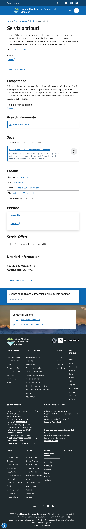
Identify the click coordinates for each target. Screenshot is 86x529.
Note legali (11, 479)
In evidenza (61, 368)
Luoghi (71, 363)
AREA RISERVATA (43, 525)
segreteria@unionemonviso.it (27, 187)
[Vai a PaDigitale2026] (65, 340)
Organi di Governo (13, 357)
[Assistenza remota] (69, 516)
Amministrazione (20, 21)
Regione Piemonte (13, 3)
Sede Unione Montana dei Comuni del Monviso (29, 149)
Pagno (46, 473)
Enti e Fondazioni (13, 371)
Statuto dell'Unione (14, 475)
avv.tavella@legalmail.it (57, 438)
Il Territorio (73, 366)
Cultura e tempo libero (34, 371)
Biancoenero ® (61, 520)
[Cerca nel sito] (76, 10)
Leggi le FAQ (11, 471)
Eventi (71, 359)
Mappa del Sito (12, 497)
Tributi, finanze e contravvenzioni (38, 389)
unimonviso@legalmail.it (23, 193)
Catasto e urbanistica (33, 368)
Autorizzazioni (31, 364)
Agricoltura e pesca (33, 357)
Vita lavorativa (31, 396)
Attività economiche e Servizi (73, 388)
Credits (9, 486)
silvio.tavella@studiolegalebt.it (60, 435)
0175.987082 (18, 182)
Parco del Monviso (32, 489)
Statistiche (11, 493)
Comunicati (61, 364)
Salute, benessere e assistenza (37, 386)
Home (9, 21)
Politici (9, 382)
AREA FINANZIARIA (20, 124)
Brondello (48, 462)
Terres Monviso (31, 471)
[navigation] (4, 10)
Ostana (47, 476)
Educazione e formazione (35, 375)
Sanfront (47, 480)
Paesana (47, 469)
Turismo (28, 393)
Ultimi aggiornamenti (15, 489)
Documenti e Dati (13, 368)
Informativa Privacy (51, 440)
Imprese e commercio (33, 378)
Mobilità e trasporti (33, 382)
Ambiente (29, 360)
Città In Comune (61, 516)
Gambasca (48, 465)
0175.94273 (22, 177)
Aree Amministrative (14, 360)
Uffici (32, 21)
